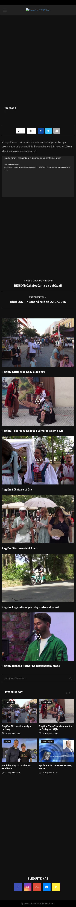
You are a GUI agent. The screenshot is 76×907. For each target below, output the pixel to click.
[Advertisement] (38, 235)
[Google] (37, 887)
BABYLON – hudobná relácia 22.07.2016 (38, 301)
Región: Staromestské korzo (20, 548)
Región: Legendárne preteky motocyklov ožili (30, 607)
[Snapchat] (56, 887)
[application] (38, 176)
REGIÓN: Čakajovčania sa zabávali (38, 285)
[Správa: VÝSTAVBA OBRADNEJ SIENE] (56, 750)
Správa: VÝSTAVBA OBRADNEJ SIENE (55, 766)
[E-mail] (47, 887)
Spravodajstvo (47, 742)
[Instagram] (27, 887)
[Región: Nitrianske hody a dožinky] (19, 711)
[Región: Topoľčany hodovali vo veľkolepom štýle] (56, 711)
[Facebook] (18, 887)
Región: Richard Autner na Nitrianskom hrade (31, 666)
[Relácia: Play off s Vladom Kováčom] (19, 750)
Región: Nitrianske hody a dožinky (23, 372)
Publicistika (9, 702)
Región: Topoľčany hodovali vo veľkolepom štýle (32, 431)
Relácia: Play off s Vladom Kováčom (16, 766)
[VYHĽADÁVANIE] (70, 678)
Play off (7, 742)
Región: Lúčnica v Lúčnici (17, 489)
